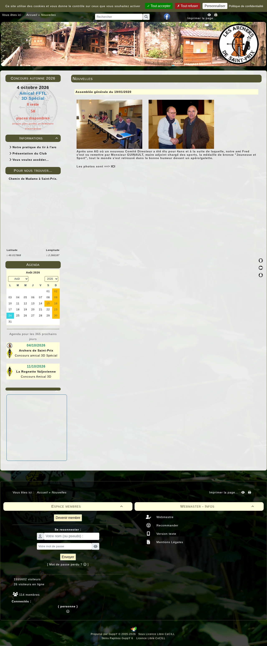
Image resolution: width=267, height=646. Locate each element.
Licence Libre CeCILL (150, 638)
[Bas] (261, 275)
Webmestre (164, 517)
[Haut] (261, 260)
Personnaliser (215, 6)
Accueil (31, 14)
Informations (38, 138)
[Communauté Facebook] (167, 16)
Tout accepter (160, 6)
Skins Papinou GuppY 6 (118, 638)
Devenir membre (68, 518)
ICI (113, 166)
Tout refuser (189, 6)
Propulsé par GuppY (104, 634)
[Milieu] (261, 268)
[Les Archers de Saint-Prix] (133, 44)
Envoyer (68, 557)
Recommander (166, 525)
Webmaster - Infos (217, 506)
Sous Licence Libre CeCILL (157, 634)
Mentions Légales (169, 542)
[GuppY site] (133, 631)
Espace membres (87, 506)
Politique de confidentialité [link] (246, 6)
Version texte (165, 533)
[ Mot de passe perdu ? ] (68, 564)
